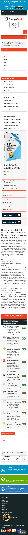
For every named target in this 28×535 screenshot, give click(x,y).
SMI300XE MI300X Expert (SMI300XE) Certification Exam (6, 458)
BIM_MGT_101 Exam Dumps (11, 125)
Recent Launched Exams (8, 78)
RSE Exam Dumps (8, 109)
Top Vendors (5, 49)
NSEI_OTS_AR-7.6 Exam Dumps (11, 103)
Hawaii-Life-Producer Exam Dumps (12, 90)
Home (3, 42)
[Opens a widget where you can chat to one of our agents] (22, 532)
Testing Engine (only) (9, 199)
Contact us (5, 507)
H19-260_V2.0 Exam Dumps (11, 128)
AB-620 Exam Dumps (9, 97)
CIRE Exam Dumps (8, 84)
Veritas (5, 65)
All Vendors (5, 501)
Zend (5, 72)
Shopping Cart (22, 13)
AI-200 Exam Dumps (9, 100)
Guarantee (4, 511)
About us (4, 509)
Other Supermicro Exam (8, 433)
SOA (5, 62)
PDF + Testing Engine (10, 192)
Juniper (5, 56)
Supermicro (10, 42)
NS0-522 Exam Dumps (9, 87)
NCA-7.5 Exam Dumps (9, 116)
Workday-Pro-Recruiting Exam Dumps (13, 122)
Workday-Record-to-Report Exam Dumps (14, 113)
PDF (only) (7, 206)
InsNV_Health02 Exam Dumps (11, 106)
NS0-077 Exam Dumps (9, 81)
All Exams (4, 503)
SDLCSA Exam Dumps (4, 440)
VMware (6, 68)
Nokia (5, 59)
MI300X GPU (18, 42)
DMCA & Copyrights (7, 512)
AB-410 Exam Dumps (9, 94)
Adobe (5, 53)
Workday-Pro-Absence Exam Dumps (12, 119)
